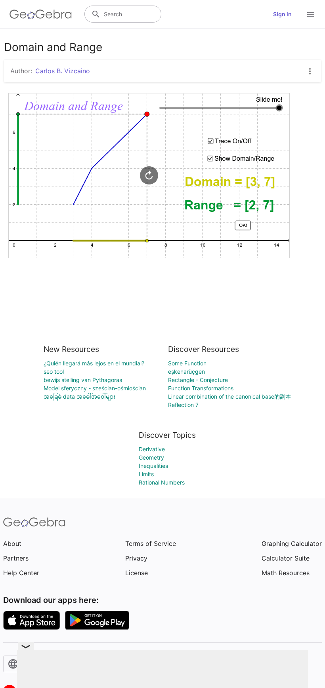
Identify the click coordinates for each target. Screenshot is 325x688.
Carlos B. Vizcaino (62, 71)
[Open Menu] (310, 14)
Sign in (282, 14)
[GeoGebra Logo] (41, 14)
